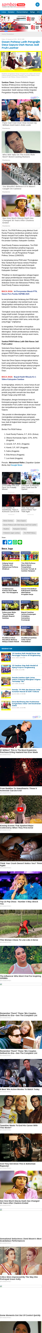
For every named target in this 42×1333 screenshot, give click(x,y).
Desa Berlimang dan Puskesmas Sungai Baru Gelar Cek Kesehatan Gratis (26, 703)
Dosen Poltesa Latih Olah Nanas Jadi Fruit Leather (19, 525)
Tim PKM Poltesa (29, 533)
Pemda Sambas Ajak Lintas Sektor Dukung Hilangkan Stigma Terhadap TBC (26, 679)
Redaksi (11, 12)
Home (3, 12)
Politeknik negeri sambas (11, 533)
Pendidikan (10, 34)
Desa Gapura (21, 521)
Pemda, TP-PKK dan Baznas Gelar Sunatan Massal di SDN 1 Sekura (26, 691)
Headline (6, 529)
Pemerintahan (22, 12)
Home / (4, 34)
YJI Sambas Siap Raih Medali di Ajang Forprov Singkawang (25, 666)
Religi (32, 12)
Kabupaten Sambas (19, 529)
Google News (16, 465)
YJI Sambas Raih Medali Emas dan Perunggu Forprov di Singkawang (26, 654)
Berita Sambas (8, 521)
